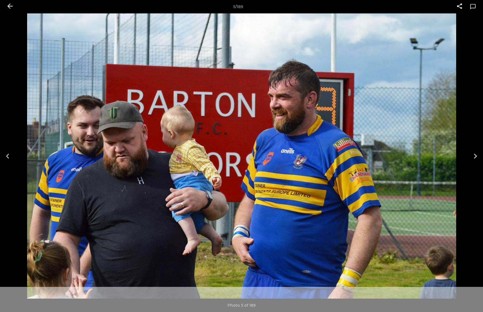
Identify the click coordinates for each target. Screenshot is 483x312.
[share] (459, 7)
